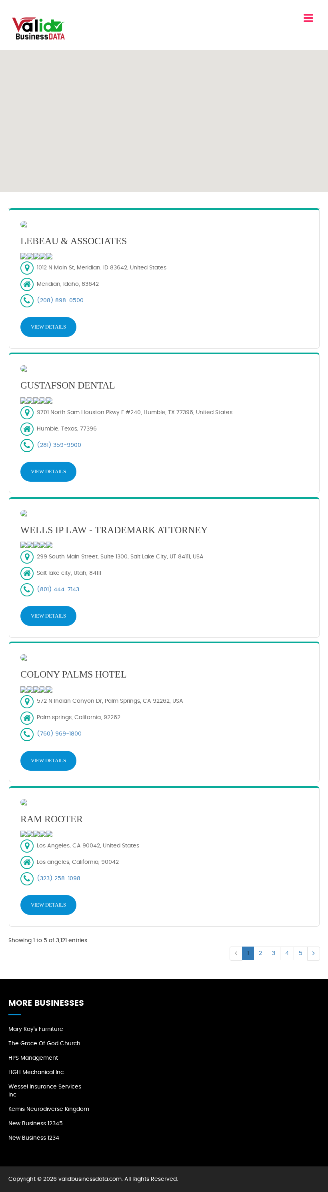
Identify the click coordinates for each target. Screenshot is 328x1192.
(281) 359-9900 (59, 445)
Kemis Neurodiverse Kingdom (48, 1109)
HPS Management (33, 1058)
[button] (164, 116)
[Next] (313, 954)
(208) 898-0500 (60, 300)
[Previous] (236, 954)
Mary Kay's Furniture (35, 1029)
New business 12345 (35, 1123)
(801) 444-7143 (58, 589)
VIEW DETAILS (48, 327)
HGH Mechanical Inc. (36, 1072)
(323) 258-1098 (58, 878)
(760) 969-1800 (59, 734)
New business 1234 (33, 1138)
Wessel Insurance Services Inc (44, 1091)
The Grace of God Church (44, 1043)
